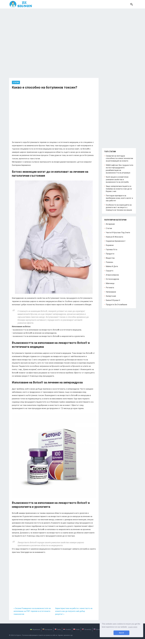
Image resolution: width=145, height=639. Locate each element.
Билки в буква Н (113, 300)
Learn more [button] (132, 627)
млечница (110, 283)
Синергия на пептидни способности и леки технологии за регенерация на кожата (119, 158)
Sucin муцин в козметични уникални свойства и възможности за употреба (117, 179)
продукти (110, 254)
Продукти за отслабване (116, 304)
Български (48, 629)
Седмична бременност (116, 241)
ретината (110, 287)
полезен (109, 262)
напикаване (111, 292)
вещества (110, 258)
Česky (59, 629)
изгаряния (110, 224)
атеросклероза (112, 275)
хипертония (111, 296)
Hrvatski (68, 629)
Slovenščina (100, 629)
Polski (78, 629)
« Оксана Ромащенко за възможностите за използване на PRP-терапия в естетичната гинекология (32, 611)
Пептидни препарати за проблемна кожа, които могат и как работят (119, 198)
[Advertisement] (72, 25)
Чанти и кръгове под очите (118, 232)
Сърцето (109, 271)
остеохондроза (112, 279)
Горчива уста (111, 249)
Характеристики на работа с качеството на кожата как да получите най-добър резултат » (73, 611)
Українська (36, 629)
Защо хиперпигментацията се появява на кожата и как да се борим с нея (119, 188)
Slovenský (87, 629)
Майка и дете (112, 266)
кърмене (110, 245)
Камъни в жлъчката (114, 237)
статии (16, 82)
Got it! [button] (121, 633)
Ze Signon (17, 635)
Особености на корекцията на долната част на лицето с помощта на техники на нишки (119, 207)
